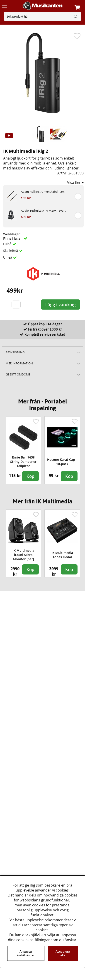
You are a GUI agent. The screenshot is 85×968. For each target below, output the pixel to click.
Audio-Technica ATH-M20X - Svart (43, 210)
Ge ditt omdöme (18, 374)
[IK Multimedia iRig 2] (40, 134)
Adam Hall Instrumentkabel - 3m (43, 192)
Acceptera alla (63, 953)
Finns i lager (13, 238)
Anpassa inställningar (25, 953)
